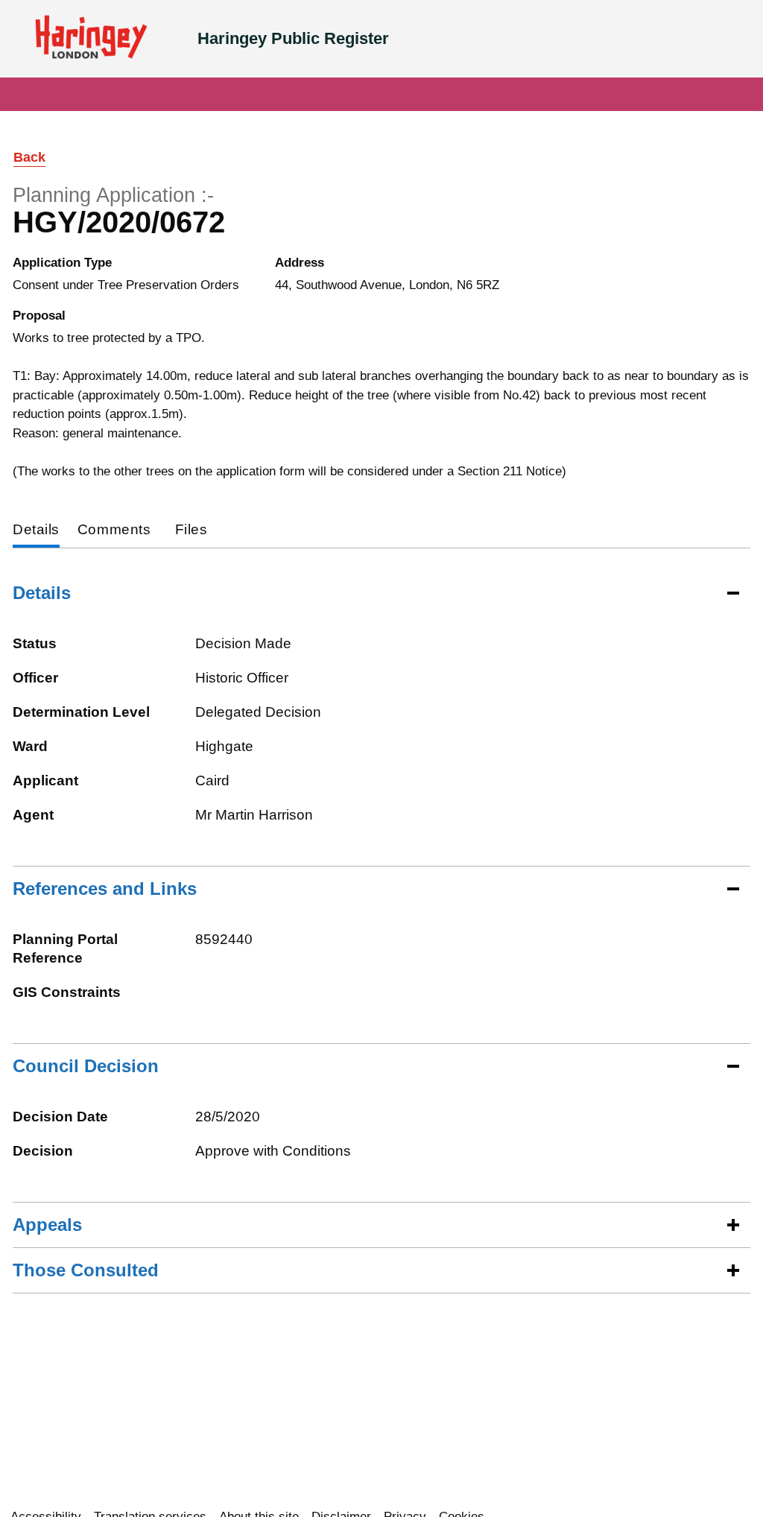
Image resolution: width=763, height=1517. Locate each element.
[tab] (36, 531)
